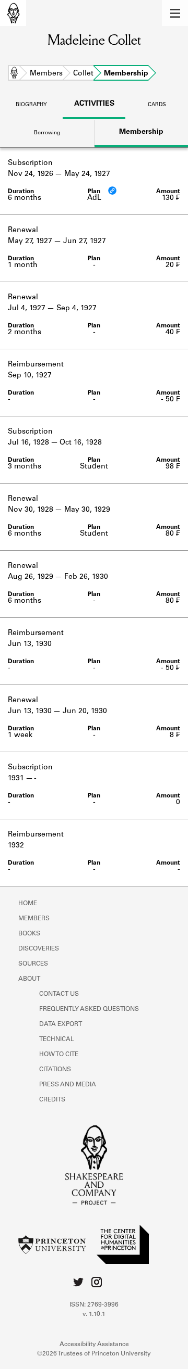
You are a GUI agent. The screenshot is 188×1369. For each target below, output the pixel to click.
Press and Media (67, 1085)
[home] (13, 13)
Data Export (60, 1024)
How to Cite (58, 1054)
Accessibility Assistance (94, 1344)
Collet (83, 74)
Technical (56, 1039)
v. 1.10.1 (94, 1314)
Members (46, 74)
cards (157, 105)
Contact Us (59, 994)
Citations (55, 1070)
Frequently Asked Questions (89, 1009)
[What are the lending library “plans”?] (112, 190)
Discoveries (38, 949)
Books (29, 934)
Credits (52, 1100)
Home (14, 74)
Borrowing (47, 133)
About (29, 979)
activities (94, 104)
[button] (175, 13)
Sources (33, 964)
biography (31, 105)
